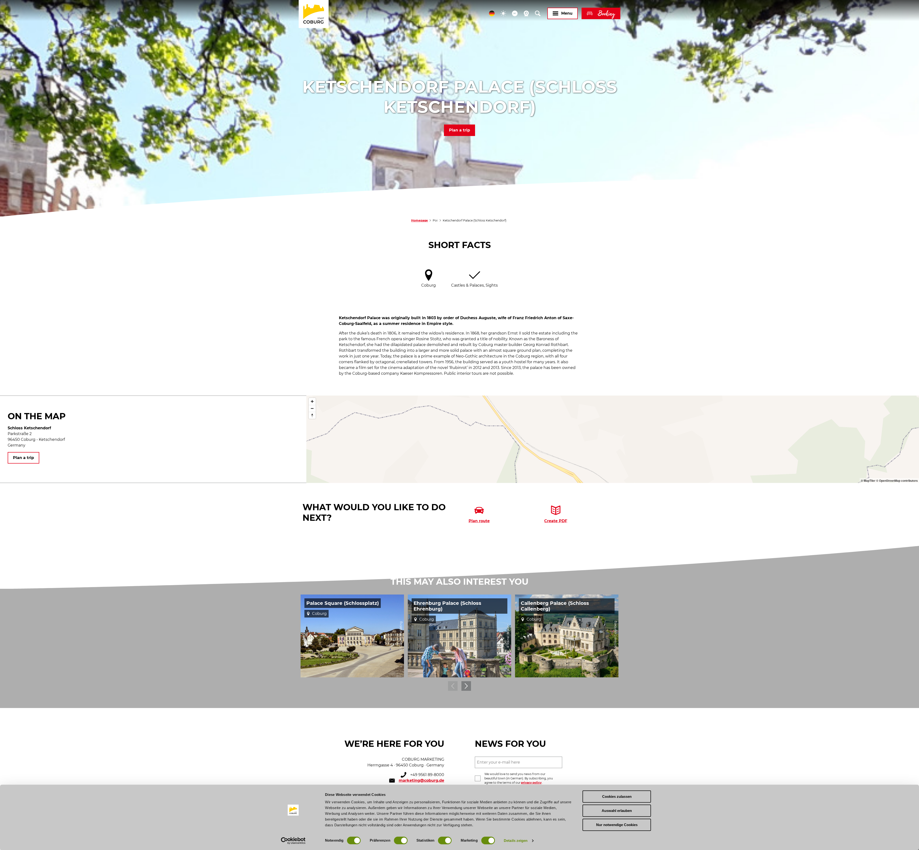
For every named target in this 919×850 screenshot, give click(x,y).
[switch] (401, 840)
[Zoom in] (312, 401)
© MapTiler (868, 480)
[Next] (466, 686)
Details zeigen (515, 841)
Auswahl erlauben (617, 811)
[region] (612, 439)
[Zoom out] (312, 408)
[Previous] (453, 686)
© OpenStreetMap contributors (897, 480)
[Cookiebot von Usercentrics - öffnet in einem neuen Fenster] (293, 840)
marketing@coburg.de (421, 780)
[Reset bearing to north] (312, 415)
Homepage (419, 220)
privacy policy (531, 782)
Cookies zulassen (617, 796)
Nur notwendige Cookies (617, 825)
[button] (492, 13)
